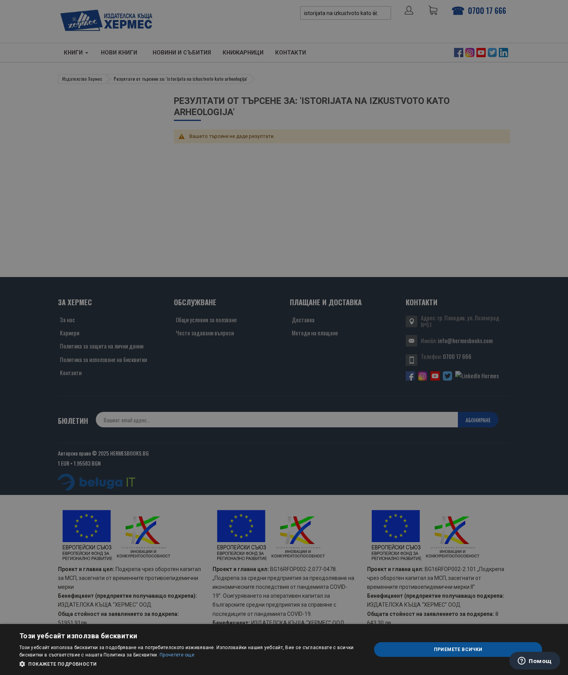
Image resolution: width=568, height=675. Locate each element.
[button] (190, 664)
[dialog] (284, 649)
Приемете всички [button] (458, 649)
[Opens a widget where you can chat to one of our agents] (534, 661)
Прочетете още (177, 655)
